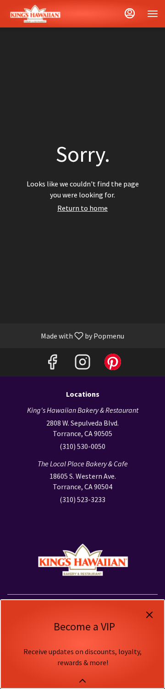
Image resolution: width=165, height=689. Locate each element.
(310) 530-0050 (82, 446)
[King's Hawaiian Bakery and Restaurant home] (48, 13)
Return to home (82, 208)
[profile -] (129, 13)
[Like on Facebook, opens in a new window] (52, 364)
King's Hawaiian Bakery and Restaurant (82, 559)
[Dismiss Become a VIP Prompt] (149, 615)
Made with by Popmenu (65, 335)
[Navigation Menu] (153, 14)
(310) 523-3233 (82, 499)
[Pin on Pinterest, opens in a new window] (112, 364)
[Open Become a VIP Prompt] (82, 680)
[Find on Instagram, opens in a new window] (82, 364)
